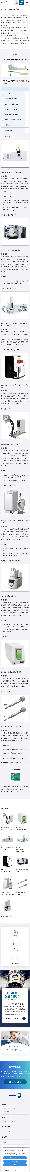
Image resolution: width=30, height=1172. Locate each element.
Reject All (15, 1161)
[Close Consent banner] (27, 1146)
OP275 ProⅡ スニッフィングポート (12, 444)
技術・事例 (6, 1111)
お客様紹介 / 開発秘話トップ (13, 1019)
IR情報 (4, 1142)
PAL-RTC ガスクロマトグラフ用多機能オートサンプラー (14, 324)
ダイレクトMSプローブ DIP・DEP (11, 727)
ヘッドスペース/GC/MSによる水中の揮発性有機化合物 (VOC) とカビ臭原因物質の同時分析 (15, 202)
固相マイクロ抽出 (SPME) (12, 104)
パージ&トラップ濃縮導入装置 (10, 250)
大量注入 (7, 125)
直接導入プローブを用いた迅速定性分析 (14, 750)
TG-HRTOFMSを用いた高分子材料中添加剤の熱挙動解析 (16, 631)
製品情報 (4, 1104)
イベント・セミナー (7, 1132)
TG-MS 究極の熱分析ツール (10, 596)
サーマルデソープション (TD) (12, 109)
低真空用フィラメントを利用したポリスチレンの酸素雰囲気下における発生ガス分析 (15, 625)
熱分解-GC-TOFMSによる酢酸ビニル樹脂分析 (15, 549)
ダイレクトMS (8, 130)
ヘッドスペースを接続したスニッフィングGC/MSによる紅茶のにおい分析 (14, 476)
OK (15, 1164)
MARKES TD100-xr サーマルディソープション (14, 386)
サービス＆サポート (7, 1127)
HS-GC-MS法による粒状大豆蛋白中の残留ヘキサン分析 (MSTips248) (16, 209)
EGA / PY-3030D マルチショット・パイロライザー (14, 522)
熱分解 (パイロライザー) (11, 114)
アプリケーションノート (9, 1121)
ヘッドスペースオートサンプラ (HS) (12, 172)
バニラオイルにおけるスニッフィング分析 (14, 480)
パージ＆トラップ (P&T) (11, 99)
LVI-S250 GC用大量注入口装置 (11, 672)
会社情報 (4, 1137)
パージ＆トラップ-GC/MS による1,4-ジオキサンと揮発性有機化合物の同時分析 (15, 282)
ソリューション (6, 1117)
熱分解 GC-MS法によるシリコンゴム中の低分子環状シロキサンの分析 (15, 555)
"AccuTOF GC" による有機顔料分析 (13, 753)
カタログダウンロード (9, 1108)
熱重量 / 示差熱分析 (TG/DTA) (13, 119)
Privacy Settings (15, 1157)
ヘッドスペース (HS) (10, 93)
